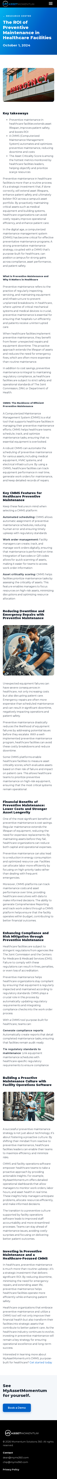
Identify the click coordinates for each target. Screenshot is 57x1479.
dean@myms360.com (16, 1457)
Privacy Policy (11, 1469)
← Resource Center (17, 16)
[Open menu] (50, 3)
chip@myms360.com (15, 1462)
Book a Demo (17, 1407)
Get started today (41, 1362)
